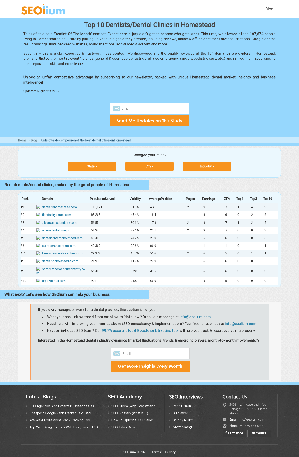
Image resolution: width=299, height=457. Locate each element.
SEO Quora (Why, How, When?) (133, 406)
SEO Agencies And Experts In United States (62, 406)
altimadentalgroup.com (58, 230)
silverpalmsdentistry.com (59, 222)
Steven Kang (182, 427)
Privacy (170, 452)
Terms (156, 452)
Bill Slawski (180, 413)
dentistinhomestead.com (59, 207)
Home (22, 140)
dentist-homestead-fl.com (60, 261)
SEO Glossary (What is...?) (129, 413)
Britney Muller (183, 420)
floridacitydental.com (56, 215)
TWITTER (261, 433)
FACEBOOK (236, 433)
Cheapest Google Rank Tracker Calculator (60, 413)
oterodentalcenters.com (59, 245)
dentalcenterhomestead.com (62, 238)
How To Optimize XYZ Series (132, 420)
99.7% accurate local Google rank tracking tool (140, 330)
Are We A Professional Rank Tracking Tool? (61, 420)
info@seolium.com (195, 317)
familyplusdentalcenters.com (62, 253)
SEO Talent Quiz (123, 427)
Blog (269, 9)
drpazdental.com (54, 281)
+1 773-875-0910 (252, 425)
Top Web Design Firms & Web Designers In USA (64, 427)
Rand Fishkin (182, 406)
